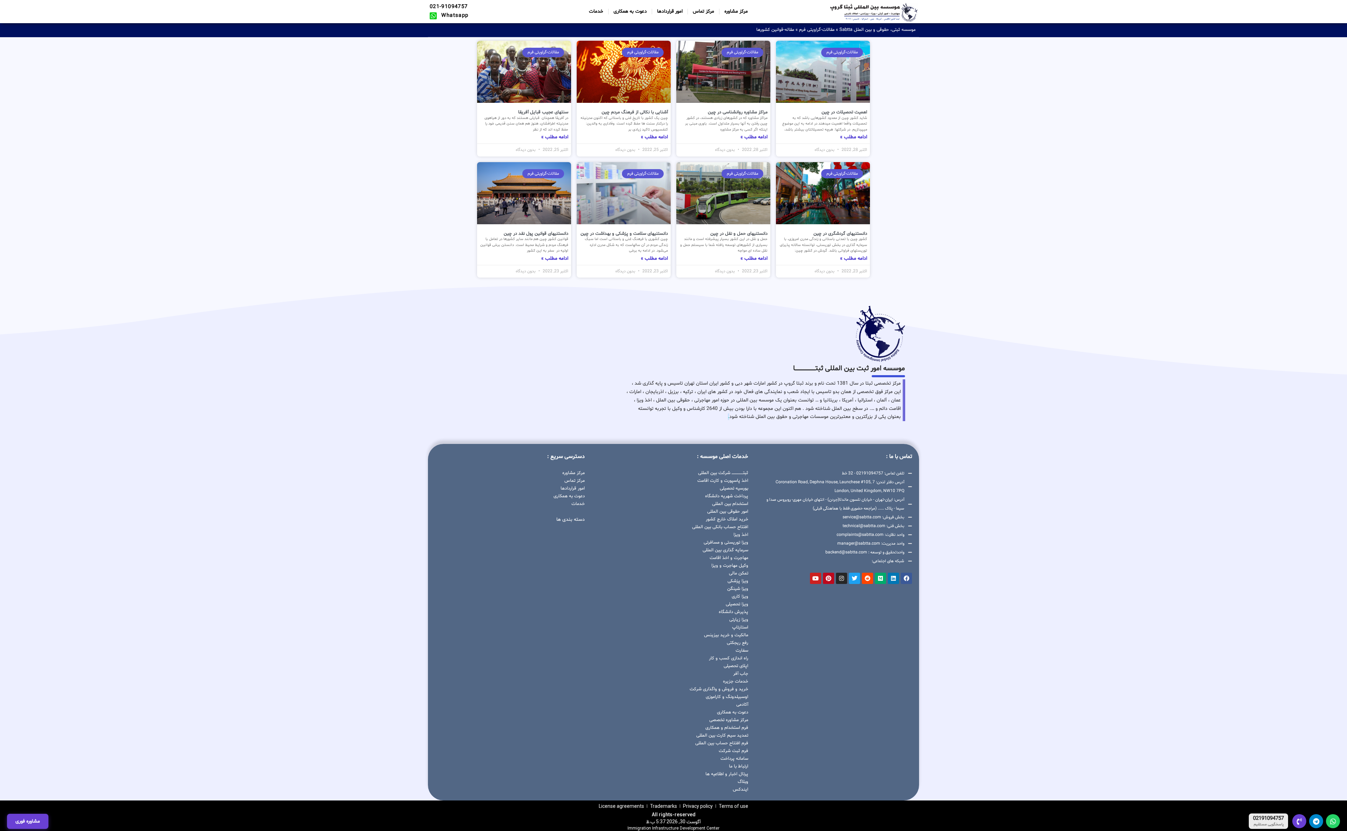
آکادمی (742, 705)
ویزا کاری (740, 596)
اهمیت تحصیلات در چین (844, 112)
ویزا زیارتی (738, 620)
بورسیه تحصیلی (734, 488)
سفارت (742, 650)
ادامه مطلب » (853, 137)
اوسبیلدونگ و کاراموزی (727, 697)
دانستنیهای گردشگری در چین (840, 234)
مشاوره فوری (27, 821)
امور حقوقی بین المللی (727, 511)
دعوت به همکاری (630, 11)
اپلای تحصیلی (736, 666)
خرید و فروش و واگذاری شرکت (719, 689)
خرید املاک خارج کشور (727, 519)
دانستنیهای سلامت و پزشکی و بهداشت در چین (624, 234)
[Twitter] (854, 578)
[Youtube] (815, 578)
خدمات (596, 11)
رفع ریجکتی (737, 643)
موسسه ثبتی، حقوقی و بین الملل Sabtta (877, 30)
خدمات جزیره (735, 681)
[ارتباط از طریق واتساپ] (1333, 821)
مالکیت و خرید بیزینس (726, 635)
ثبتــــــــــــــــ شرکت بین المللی (723, 473)
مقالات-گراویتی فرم (817, 30)
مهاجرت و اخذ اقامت (729, 558)
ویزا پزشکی (738, 581)
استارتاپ (740, 627)
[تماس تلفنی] (1299, 821)
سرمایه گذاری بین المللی (725, 550)
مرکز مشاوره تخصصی (728, 720)
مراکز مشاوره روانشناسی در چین (738, 112)
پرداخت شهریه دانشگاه (726, 496)
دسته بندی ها (570, 519)
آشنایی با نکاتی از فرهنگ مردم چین (635, 112)
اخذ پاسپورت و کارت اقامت (722, 481)
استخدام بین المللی (730, 504)
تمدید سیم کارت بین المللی (722, 735)
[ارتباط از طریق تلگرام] (1316, 821)
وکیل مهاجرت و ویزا (729, 566)
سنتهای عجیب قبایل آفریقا (543, 112)
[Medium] (880, 578)
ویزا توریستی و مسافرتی (726, 542)
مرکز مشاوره (736, 11)
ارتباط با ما (738, 766)
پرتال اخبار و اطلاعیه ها (726, 774)
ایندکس (740, 789)
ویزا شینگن (737, 589)
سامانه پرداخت (734, 759)
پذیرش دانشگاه (733, 612)
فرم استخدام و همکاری (726, 728)
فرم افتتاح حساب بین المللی (721, 743)
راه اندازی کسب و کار (728, 658)
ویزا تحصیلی (737, 604)
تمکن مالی (738, 573)
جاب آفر (740, 674)
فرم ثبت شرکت (733, 751)
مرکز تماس (703, 11)
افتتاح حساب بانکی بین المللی (720, 527)
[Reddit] (867, 578)
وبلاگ (743, 782)
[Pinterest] (828, 578)
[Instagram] (841, 578)
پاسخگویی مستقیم (1269, 824)
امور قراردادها (670, 11)
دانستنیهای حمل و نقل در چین (739, 234)
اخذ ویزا (740, 535)
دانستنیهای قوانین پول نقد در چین (536, 234)
